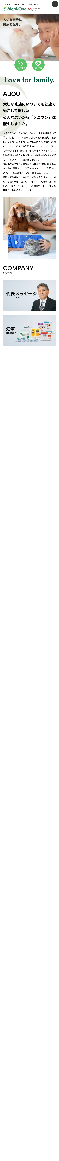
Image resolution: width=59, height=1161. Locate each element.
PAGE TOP (55, 1124)
